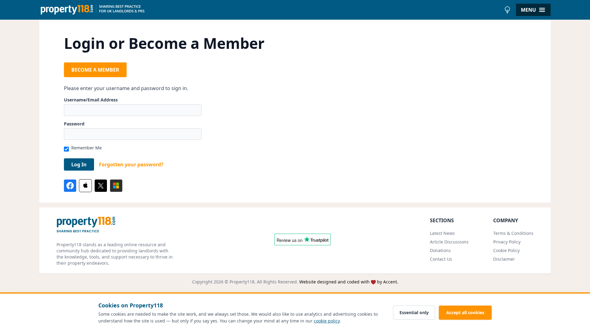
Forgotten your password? (131, 164)
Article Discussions (449, 242)
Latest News (442, 233)
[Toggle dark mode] (507, 10)
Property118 (242, 282)
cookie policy (327, 321)
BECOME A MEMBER (95, 69)
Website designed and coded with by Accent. (348, 282)
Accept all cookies (465, 312)
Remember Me (86, 148)
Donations (440, 250)
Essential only (414, 312)
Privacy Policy (507, 242)
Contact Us (441, 259)
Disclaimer (504, 259)
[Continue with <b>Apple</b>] (85, 186)
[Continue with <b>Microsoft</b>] (116, 186)
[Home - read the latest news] (270, 10)
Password (74, 124)
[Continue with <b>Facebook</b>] (70, 186)
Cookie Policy (506, 250)
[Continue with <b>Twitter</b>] (101, 186)
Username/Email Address (91, 100)
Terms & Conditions (513, 233)
